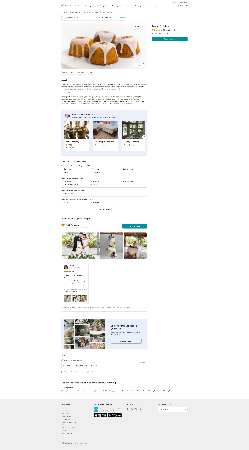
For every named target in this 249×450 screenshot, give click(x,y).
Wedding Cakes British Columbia (71, 372)
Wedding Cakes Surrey (89, 372)
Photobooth (156, 394)
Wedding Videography (82, 394)
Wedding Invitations (81, 391)
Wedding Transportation (138, 391)
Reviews (81, 73)
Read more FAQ (104, 209)
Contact (63, 408)
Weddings (64, 12)
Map (90, 73)
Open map (141, 362)
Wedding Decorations (108, 394)
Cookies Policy (66, 416)
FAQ (72, 73)
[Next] (144, 137)
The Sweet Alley (72, 142)
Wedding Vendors (118, 6)
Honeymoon (95, 394)
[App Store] (100, 417)
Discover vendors (126, 341)
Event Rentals (132, 394)
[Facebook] (127, 409)
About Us (64, 425)
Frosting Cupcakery (131, 142)
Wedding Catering (66, 391)
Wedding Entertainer (154, 391)
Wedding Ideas (140, 6)
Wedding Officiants (144, 394)
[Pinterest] (136, 409)
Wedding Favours (95, 391)
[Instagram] (140, 409)
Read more (74, 291)
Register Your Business (68, 422)
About (65, 73)
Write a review (135, 226)
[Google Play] (115, 417)
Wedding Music (123, 391)
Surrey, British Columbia (162, 34)
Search (123, 18)
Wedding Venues (103, 6)
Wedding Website (66, 433)
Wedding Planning (66, 394)
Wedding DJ (121, 394)
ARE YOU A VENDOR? (180, 2)
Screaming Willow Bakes (104, 142)
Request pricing (169, 39)
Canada (165, 409)
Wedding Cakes (75, 12)
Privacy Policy (65, 413)
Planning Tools (90, 6)
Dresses (130, 6)
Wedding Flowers (168, 391)
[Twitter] (132, 409)
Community (152, 6)
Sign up (185, 6)
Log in (179, 6)
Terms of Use (65, 411)
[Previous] (64, 137)
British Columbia (88, 12)
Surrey (97, 12)
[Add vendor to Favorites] (144, 26)
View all (139, 65)
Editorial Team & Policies (69, 428)
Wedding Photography (110, 391)
